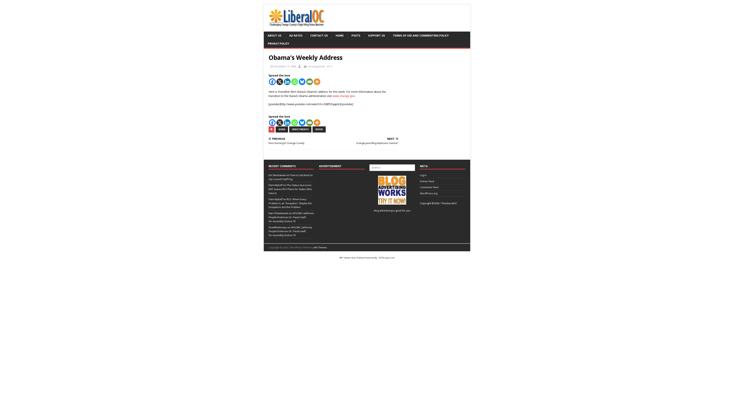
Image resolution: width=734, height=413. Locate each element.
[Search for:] (392, 167)
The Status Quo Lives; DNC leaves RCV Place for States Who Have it (290, 189)
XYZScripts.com (387, 257)
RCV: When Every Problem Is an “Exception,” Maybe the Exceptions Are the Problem (290, 203)
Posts (356, 35)
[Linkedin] (287, 81)
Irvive (319, 129)
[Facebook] (272, 81)
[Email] (309, 81)
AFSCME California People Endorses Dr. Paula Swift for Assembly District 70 (291, 217)
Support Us (376, 35)
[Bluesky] (302, 81)
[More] (317, 81)
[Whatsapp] (294, 81)
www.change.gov (344, 96)
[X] (279, 81)
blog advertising (383, 210)
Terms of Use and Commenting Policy (421, 35)
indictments (300, 129)
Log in (423, 175)
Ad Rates (295, 35)
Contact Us (319, 35)
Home (340, 35)
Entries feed (427, 181)
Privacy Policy (278, 43)
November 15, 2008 (285, 66)
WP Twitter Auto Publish (351, 257)
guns (281, 129)
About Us (274, 35)
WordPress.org (428, 193)
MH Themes (320, 247)
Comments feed (429, 187)
